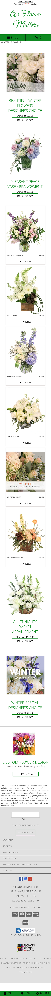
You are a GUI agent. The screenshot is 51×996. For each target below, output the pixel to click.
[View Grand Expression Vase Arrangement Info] (25, 351)
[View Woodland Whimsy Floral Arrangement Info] (25, 532)
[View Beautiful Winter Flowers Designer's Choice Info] (25, 73)
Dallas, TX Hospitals (40, 958)
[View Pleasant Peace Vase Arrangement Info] (25, 154)
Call (9, 993)
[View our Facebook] (21, 879)
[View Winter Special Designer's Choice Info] (25, 675)
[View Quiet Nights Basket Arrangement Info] (25, 594)
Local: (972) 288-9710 (25, 900)
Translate (33, 4)
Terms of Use (25, 972)
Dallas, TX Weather (11, 963)
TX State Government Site (36, 963)
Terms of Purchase (33, 967)
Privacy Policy (13, 967)
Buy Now (25, 120)
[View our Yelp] (30, 879)
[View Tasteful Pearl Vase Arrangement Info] (25, 411)
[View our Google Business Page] (25, 879)
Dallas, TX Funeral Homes (13, 958)
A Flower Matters (25, 19)
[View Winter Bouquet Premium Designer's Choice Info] (25, 472)
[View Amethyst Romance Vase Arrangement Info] (25, 230)
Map (26, 993)
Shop (14, 37)
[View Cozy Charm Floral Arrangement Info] (25, 290)
